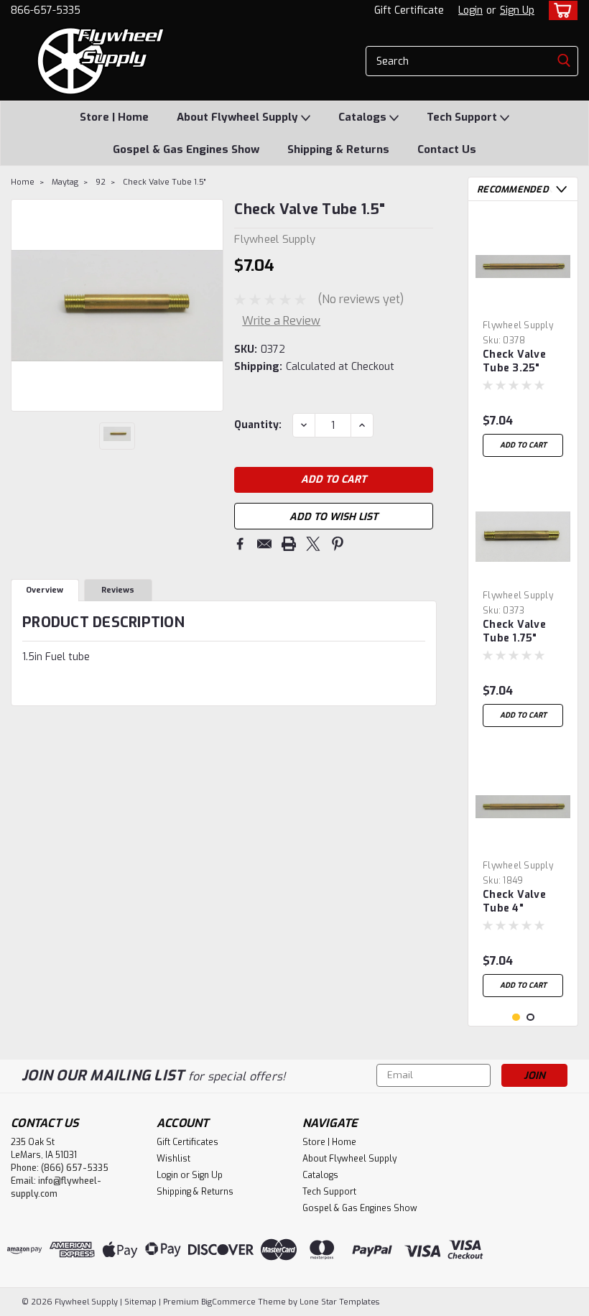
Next (210, 305)
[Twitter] (313, 544)
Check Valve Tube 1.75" (514, 631)
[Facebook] (240, 544)
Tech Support (463, 117)
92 (101, 182)
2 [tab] (530, 1017)
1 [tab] (516, 1017)
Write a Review (281, 320)
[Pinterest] (337, 544)
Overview (44, 590)
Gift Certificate (409, 10)
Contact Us (446, 149)
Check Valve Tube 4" (514, 901)
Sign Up (517, 10)
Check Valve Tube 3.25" (514, 361)
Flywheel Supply (518, 325)
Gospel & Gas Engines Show (186, 149)
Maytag (65, 182)
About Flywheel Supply (239, 117)
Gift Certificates (187, 1142)
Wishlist (173, 1158)
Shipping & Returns (338, 149)
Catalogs (363, 117)
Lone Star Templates (339, 1302)
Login (470, 10)
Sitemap (140, 1302)
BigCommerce (228, 1302)
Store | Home (114, 117)
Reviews (117, 590)
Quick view (523, 303)
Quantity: (258, 425)
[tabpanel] (523, 338)
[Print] (289, 544)
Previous (23, 305)
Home (22, 182)
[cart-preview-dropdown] (560, 10)
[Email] (264, 544)
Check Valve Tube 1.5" (164, 182)
